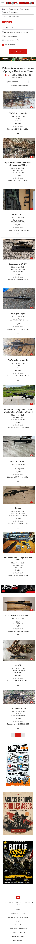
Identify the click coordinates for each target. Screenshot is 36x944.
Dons (6, 12)
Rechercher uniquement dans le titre (16, 32)
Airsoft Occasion (15, 902)
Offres (6, 9)
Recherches (15, 9)
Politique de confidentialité (18, 929)
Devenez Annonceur (18, 932)
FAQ (18, 910)
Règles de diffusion (18, 913)
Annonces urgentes (10, 36)
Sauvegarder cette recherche (19, 85)
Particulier (24, 75)
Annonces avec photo (11, 40)
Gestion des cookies (18, 936)
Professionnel (17, 77)
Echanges (25, 9)
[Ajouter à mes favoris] (18, 133)
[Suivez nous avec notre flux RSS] (18, 897)
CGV (18, 921)
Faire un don (18, 925)
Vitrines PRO (15, 12)
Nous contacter (18, 940)
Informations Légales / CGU (18, 917)
